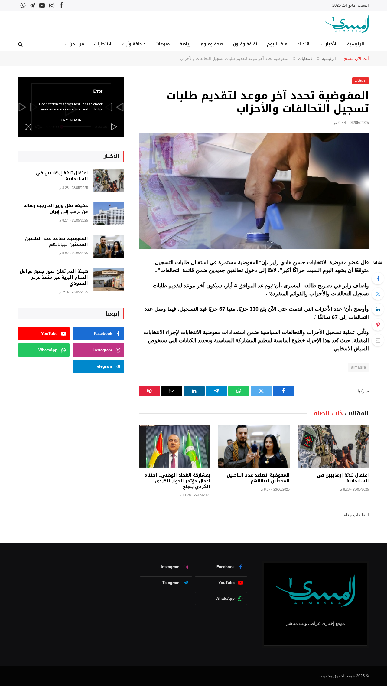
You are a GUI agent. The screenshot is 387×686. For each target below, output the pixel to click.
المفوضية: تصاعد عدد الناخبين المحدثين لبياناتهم (258, 478)
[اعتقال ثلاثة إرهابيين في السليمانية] (333, 446)
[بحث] (21, 44)
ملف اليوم (277, 44)
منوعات (162, 44)
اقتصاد (304, 44)
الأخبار (331, 44)
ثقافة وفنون (245, 44)
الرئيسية (355, 44)
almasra (358, 367)
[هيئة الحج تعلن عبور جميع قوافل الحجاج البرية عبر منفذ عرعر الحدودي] (108, 279)
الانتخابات (103, 44)
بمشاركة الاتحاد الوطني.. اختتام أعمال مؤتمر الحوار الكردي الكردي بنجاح (177, 481)
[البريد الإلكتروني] (378, 340)
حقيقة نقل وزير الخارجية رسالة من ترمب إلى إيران (55, 209)
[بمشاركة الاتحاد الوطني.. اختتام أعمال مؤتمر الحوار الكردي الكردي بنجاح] (174, 446)
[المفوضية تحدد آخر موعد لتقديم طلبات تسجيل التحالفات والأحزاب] (254, 191)
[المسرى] (347, 24)
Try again (71, 120)
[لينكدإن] (378, 309)
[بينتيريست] (378, 325)
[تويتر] (378, 294)
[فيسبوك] (378, 278)
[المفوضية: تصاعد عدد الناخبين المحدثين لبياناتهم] (253, 446)
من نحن (76, 44)
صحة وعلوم (211, 44)
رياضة (185, 44)
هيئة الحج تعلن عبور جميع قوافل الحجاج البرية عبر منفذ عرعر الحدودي (54, 277)
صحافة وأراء (134, 44)
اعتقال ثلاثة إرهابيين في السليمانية (343, 478)
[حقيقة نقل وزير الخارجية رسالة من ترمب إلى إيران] (108, 213)
